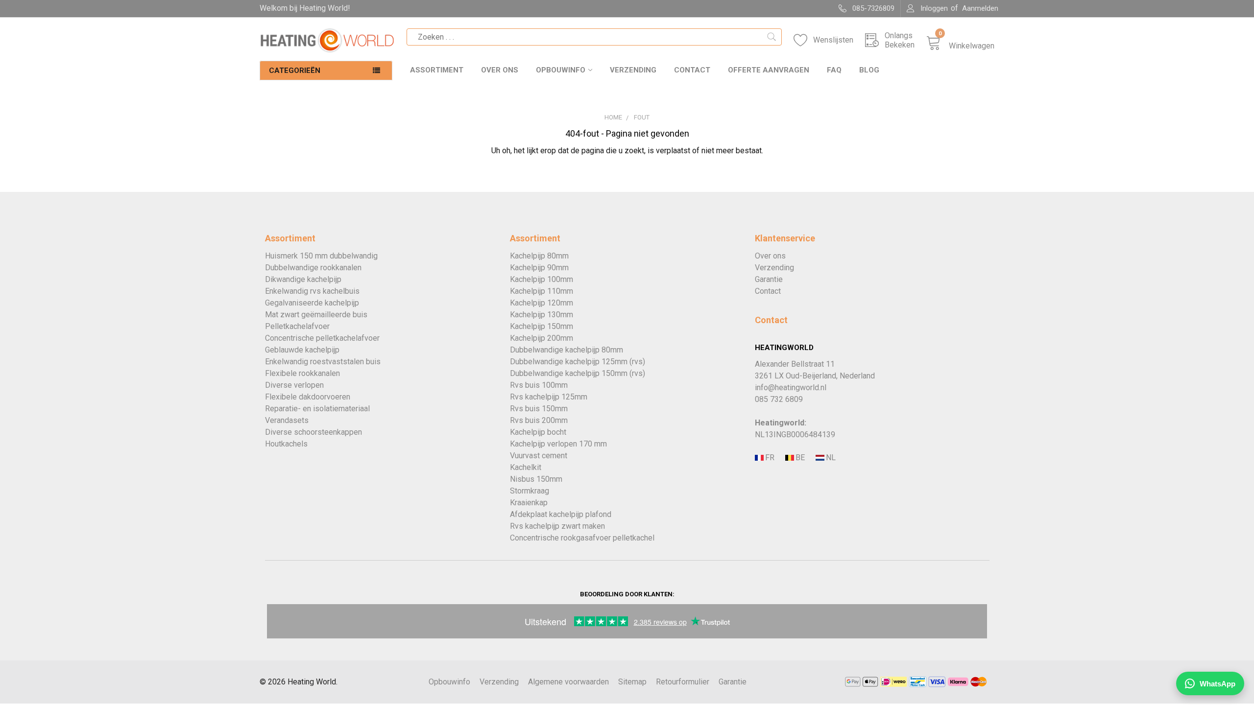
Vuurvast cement (538, 455)
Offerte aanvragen (768, 70)
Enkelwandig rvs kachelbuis (312, 291)
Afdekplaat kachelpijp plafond (560, 514)
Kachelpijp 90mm (539, 267)
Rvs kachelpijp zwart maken (557, 526)
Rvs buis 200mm (539, 420)
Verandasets (287, 420)
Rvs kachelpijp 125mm (548, 396)
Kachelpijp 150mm (541, 326)
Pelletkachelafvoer (297, 326)
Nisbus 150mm (536, 479)
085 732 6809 (779, 399)
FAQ (834, 70)
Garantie (769, 279)
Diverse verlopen (294, 385)
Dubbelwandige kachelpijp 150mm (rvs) (577, 373)
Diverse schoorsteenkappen (313, 432)
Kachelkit (525, 467)
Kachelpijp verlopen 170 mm (558, 443)
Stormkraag (529, 490)
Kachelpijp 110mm (541, 291)
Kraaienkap (529, 502)
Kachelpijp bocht (538, 432)
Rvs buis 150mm (539, 408)
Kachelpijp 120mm (541, 302)
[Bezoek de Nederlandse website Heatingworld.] (799, 458)
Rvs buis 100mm (539, 385)
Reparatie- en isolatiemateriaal (317, 408)
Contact (692, 70)
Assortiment (436, 70)
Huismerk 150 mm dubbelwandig (321, 255)
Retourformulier (682, 681)
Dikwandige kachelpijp (303, 279)
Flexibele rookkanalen (302, 373)
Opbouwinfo (560, 70)
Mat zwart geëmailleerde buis (316, 314)
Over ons (499, 70)
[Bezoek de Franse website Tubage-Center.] (769, 458)
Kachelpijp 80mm (539, 255)
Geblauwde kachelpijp (302, 349)
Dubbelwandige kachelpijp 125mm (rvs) (577, 361)
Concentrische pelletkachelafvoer (322, 338)
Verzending (633, 70)
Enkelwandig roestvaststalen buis (323, 361)
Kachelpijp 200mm (541, 338)
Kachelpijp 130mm (541, 314)
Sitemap (632, 681)
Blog (869, 70)
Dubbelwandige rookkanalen (313, 267)
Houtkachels (286, 443)
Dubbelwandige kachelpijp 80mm (566, 349)
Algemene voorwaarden (568, 681)
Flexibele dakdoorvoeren (307, 396)
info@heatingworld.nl (790, 387)
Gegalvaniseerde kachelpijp (312, 302)
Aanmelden (980, 8)
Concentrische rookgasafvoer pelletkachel (582, 537)
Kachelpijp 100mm (541, 279)
